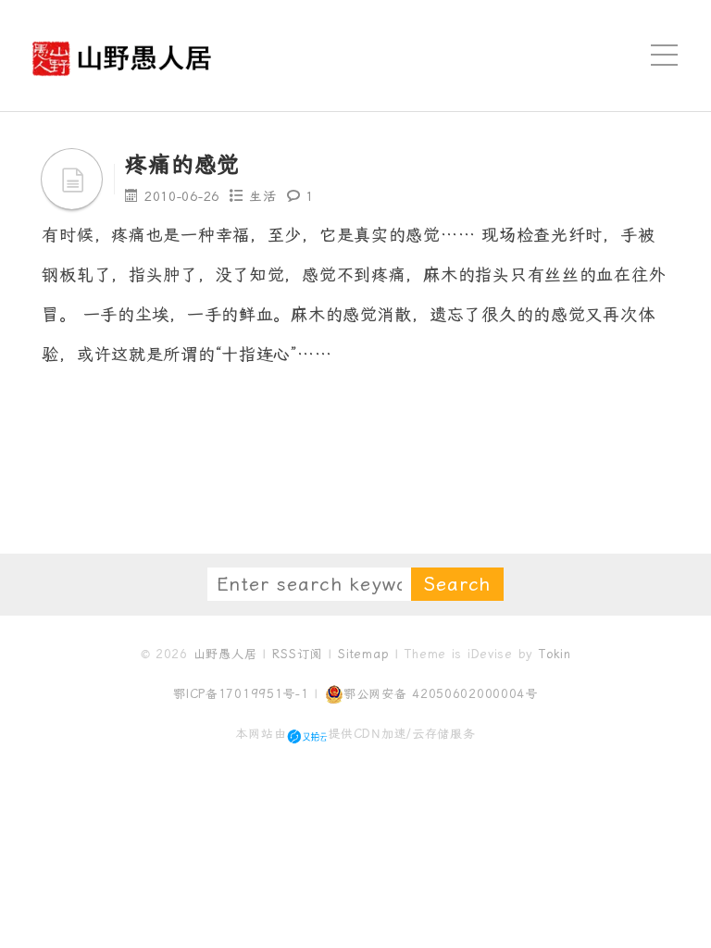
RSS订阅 (297, 654)
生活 (262, 196)
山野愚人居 (225, 654)
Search (457, 584)
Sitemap (363, 654)
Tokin (555, 654)
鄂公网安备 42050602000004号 (440, 694)
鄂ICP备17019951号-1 (241, 694)
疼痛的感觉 (182, 165)
